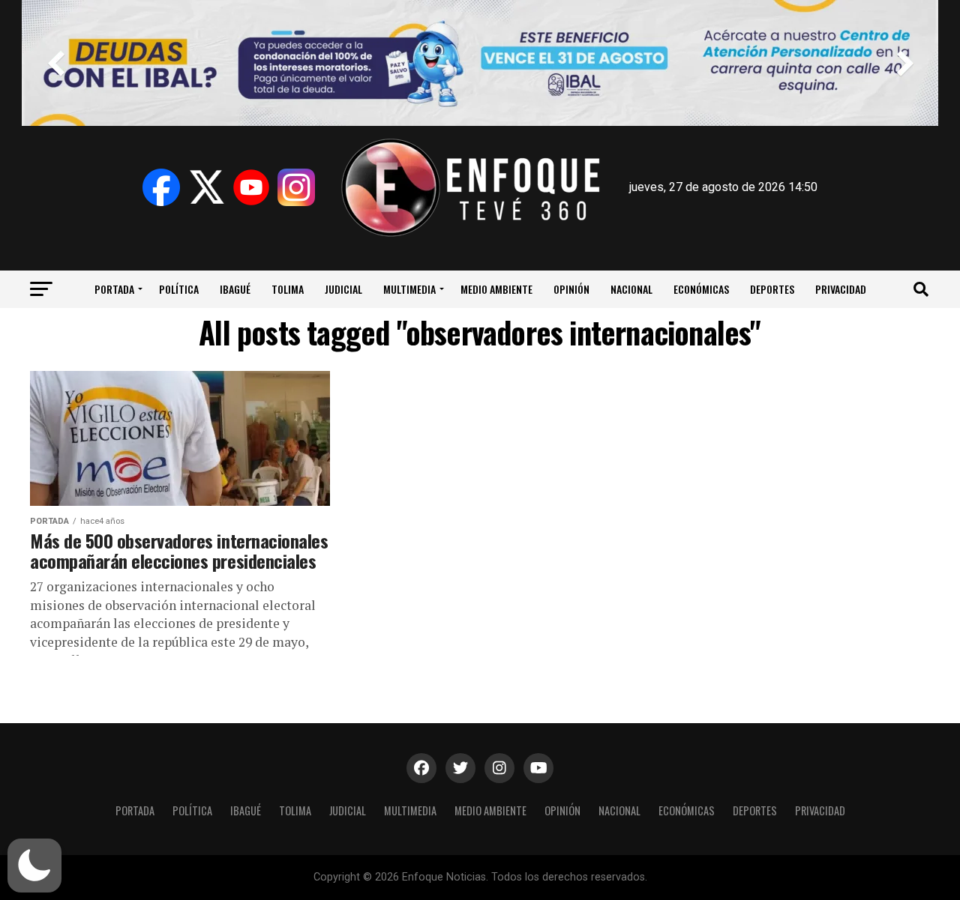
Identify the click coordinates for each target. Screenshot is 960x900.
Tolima (288, 289)
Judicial (343, 289)
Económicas (701, 289)
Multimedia (409, 289)
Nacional (631, 289)
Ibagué (235, 289)
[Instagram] (296, 187)
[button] (35, 866)
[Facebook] (161, 187)
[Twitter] (206, 187)
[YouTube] (251, 187)
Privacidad (840, 289)
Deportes (772, 289)
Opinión (572, 289)
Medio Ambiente (496, 289)
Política (179, 289)
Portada (114, 289)
